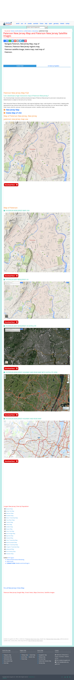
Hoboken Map (10, 553)
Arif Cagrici (11, 558)
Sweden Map (32, 657)
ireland (62, 23)
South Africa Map (6, 650)
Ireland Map (32, 655)
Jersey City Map (10, 511)
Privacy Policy (31, 676)
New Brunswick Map (11, 542)
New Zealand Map (8, 661)
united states (27, 31)
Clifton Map (9, 524)
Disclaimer (5, 678)
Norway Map (42, 663)
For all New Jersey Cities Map (14, 588)
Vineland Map (9, 538)
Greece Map (40, 650)
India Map (6, 663)
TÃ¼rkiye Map (24, 655)
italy (46, 23)
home (12, 31)
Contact (57, 650)
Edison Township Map (12, 518)
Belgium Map (23, 650)
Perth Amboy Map (11, 551)
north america (19, 31)
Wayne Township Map (12, 545)
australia (35, 23)
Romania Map (42, 659)
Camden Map (9, 527)
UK (25, 23)
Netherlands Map (8, 659)
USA (22, 23)
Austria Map (24, 657)
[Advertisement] (37, 10)
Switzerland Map (7, 657)
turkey (67, 23)
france (41, 23)
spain (50, 23)
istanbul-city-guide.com (64, 660)
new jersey (35, 31)
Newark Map (9, 509)
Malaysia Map (42, 657)
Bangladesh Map (43, 655)
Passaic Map (9, 529)
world (17, 23)
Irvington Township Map (12, 547)
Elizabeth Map (9, 515)
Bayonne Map (9, 536)
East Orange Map (10, 533)
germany (56, 23)
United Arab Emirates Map (45, 661)
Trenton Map (9, 522)
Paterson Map (9, 513)
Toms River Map (10, 520)
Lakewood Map (10, 549)
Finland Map (24, 659)
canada (30, 23)
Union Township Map (11, 540)
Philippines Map (7, 655)
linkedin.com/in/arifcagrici (22, 563)
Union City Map (10, 531)
